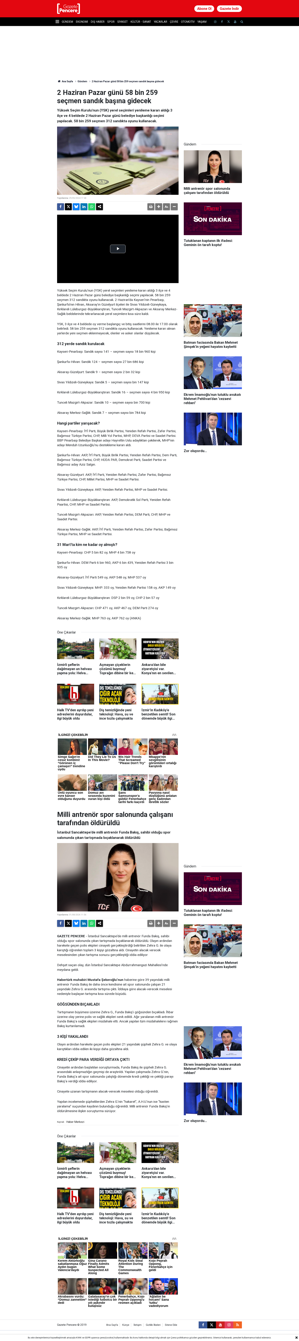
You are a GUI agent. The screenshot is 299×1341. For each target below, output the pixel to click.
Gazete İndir (229, 9)
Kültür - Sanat (140, 21)
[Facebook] (60, 206)
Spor (111, 21)
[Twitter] (68, 206)
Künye (125, 1325)
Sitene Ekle (171, 1325)
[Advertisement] (213, 110)
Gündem (67, 21)
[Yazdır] (150, 206)
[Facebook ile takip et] (222, 22)
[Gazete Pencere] (68, 8)
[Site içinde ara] (241, 22)
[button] (158, 206)
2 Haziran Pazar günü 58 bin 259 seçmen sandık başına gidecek (128, 81)
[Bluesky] (76, 206)
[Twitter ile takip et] (228, 22)
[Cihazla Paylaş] (99, 206)
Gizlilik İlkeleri (153, 1325)
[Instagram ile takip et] (229, 1324)
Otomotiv (188, 21)
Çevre (174, 21)
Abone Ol (204, 9)
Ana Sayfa (67, 81)
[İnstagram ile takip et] (215, 22)
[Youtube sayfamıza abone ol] (235, 22)
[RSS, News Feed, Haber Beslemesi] (237, 1324)
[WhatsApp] (91, 206)
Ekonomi (82, 21)
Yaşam (201, 21)
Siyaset (122, 21)
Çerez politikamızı (180, 1337)
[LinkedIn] (83, 206)
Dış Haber (98, 21)
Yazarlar (160, 21)
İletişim (138, 1325)
